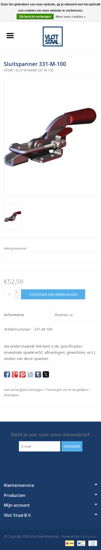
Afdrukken (11, 395)
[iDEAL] (69, 543)
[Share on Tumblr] (38, 374)
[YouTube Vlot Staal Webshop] (55, 462)
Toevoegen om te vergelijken (67, 390)
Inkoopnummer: (15, 248)
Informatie (14, 314)
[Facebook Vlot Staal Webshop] (46, 462)
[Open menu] (10, 35)
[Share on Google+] (15, 374)
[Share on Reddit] (30, 374)
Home (8, 70)
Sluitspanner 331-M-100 (34, 70)
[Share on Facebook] (7, 374)
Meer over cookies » (71, 17)
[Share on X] (46, 374)
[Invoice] (91, 543)
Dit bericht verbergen (35, 17)
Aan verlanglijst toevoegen (24, 390)
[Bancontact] (80, 543)
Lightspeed (88, 536)
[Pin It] (22, 374)
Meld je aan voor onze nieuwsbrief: (50, 434)
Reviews (64, 314)
